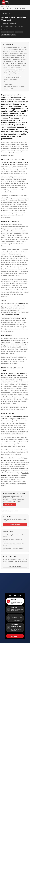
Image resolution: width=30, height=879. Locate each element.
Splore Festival (20, 304)
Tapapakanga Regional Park (10, 314)
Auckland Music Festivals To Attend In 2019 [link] (13, 9)
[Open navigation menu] (27, 2)
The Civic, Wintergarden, (14, 416)
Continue (14, 636)
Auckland (23, 343)
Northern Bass (8, 84)
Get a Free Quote (10, 505)
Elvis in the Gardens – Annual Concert (14, 86)
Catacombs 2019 (8, 88)
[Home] (2, 6)
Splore (6, 82)
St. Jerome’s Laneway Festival (12, 77)
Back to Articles (7, 14)
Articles (7, 6)
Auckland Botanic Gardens (15, 375)
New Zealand (21, 318)
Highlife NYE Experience (11, 79)
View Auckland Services (15, 566)
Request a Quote (15, 524)
